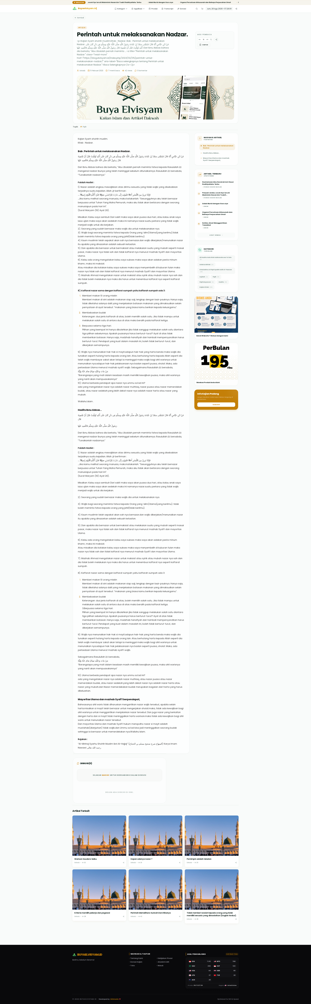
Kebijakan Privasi (165, 958)
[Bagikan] (123, 862)
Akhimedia (114, 999)
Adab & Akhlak (206, 264)
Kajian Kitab (205, 287)
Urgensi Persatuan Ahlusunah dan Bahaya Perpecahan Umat (153, 2)
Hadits (223, 282)
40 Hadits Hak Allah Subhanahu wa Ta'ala (215, 258)
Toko (132, 965)
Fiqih (83, 127)
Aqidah (203, 277)
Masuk (105, 775)
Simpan (205, 45)
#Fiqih (82, 28)
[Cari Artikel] (196, 8)
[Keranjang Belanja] (202, 8)
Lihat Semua (215, 235)
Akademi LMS (163, 962)
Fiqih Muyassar (206, 282)
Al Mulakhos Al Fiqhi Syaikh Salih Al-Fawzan (215, 271)
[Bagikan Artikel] (216, 39)
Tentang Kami (136, 958)
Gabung (216, 405)
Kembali (80, 17)
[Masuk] (236, 8)
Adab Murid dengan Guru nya (108, 2)
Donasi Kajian (136, 962)
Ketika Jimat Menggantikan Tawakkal (201, 2)
